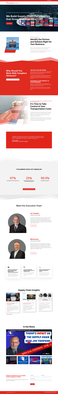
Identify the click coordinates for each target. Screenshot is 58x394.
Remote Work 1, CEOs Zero (44, 303)
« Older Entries (9, 314)
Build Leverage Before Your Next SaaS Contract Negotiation (12, 303)
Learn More (33, 225)
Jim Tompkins (42, 304)
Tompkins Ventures (26, 305)
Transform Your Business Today (29, 189)
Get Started (9, 23)
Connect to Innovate (51, 391)
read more (8, 311)
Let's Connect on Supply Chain (13, 79)
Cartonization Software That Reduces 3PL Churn (28, 303)
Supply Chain (32, 305)
